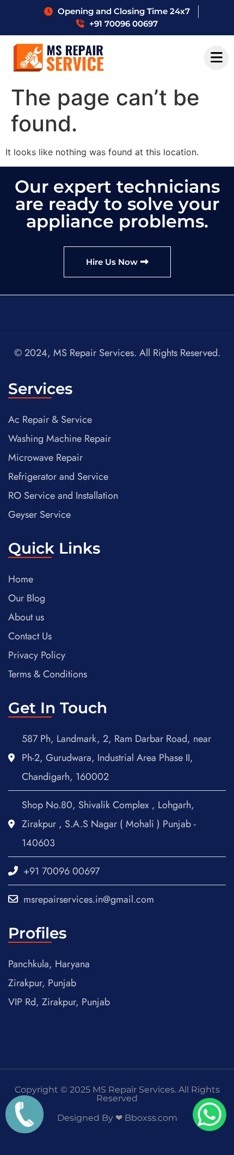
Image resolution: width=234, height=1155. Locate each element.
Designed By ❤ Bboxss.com (117, 1118)
